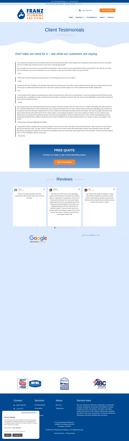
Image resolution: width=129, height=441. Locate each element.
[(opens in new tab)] (38, 239)
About (102, 17)
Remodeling (38, 408)
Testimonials (92, 17)
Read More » (80, 4)
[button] (84, 17)
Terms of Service (59, 433)
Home (71, 17)
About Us (59, 405)
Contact (110, 17)
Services (79, 17)
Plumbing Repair (40, 405)
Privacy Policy (70, 433)
